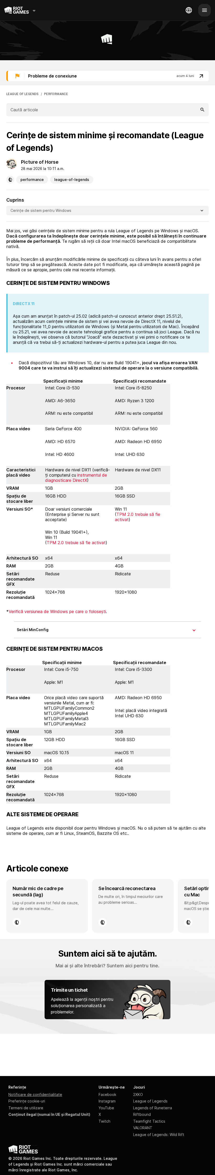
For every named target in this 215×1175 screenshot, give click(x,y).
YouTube (106, 1108)
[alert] (107, 76)
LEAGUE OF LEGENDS (22, 94)
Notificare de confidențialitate (35, 1094)
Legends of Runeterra (152, 1108)
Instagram (107, 1101)
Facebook (107, 1094)
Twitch (104, 1121)
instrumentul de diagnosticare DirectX (76, 477)
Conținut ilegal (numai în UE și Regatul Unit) (49, 1114)
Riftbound (142, 1114)
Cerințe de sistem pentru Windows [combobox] (40, 210)
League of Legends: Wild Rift (158, 1134)
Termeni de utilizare (25, 1108)
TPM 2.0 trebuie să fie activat (76, 542)
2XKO (138, 1094)
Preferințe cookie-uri (26, 1101)
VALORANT (142, 1128)
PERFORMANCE (56, 94)
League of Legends (150, 1101)
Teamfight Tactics (149, 1121)
